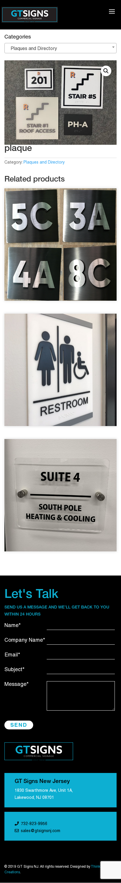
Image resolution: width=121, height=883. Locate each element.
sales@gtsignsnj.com (40, 831)
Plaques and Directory (44, 162)
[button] (106, 71)
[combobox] (60, 48)
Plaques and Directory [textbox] (32, 49)
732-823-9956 (34, 824)
